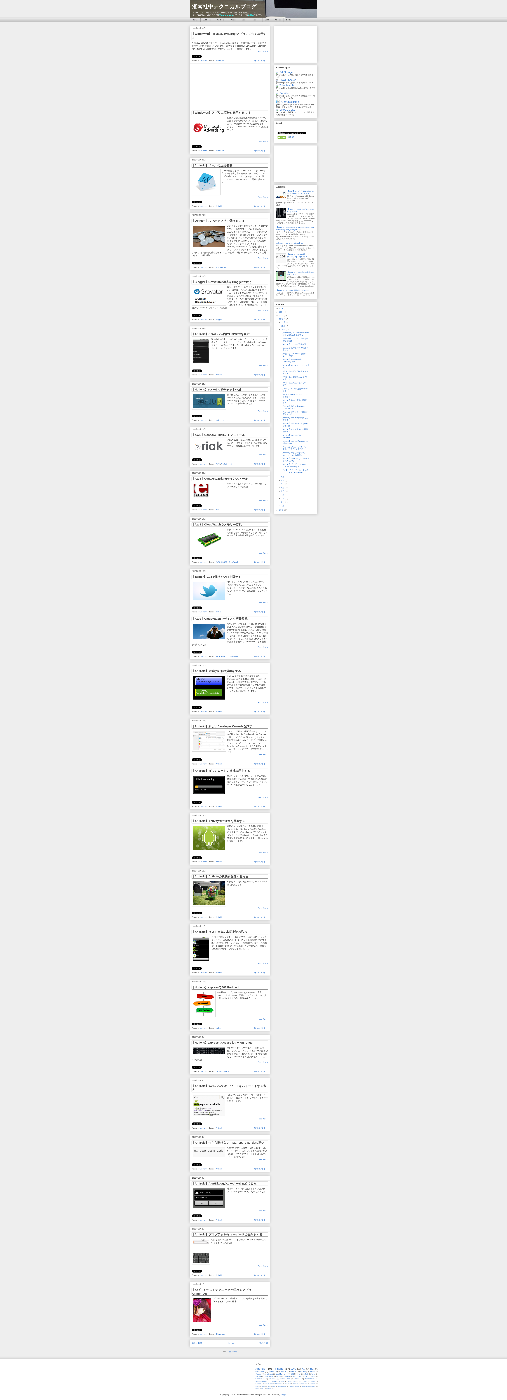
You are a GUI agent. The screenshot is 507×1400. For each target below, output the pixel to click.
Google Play (269, 1383)
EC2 (292, 1374)
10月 (283, 329)
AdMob (313, 1372)
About (278, 20)
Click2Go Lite (287, 109)
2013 (281, 315)
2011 (281, 510)
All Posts (207, 20)
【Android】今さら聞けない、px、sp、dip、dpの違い (228, 1142)
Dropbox (287, 1376)
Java (299, 1374)
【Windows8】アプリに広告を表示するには (221, 112)
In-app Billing (269, 1376)
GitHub (251, 15)
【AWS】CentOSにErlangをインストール (220, 478)
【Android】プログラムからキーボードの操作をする (227, 1234)
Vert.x (244, 20)
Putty (257, 1386)
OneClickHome (290, 101)
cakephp (273, 1379)
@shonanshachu (226, 15)
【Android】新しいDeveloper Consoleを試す (222, 726)
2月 (283, 502)
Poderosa (313, 1383)
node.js (219, 420)
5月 (283, 491)
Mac (312, 1369)
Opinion (223, 267)
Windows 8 (220, 61)
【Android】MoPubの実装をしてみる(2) (292, 290)
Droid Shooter (288, 80)
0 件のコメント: (260, 61)
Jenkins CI (273, 1372)
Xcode (278, 1376)
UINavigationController (309, 1386)
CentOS (224, 464)
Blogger (219, 320)
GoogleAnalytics (261, 1381)
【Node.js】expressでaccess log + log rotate (222, 1042)
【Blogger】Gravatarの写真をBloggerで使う (222, 282)
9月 (283, 477)
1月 (283, 506)
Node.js (256, 20)
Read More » (263, 52)
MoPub (306, 1374)
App (217, 267)
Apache (298, 1379)
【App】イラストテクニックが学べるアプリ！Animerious (294, 471)
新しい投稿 (197, 1343)
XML (262, 1388)
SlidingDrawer (282, 1386)
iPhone (233, 20)
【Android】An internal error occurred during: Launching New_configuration (295, 228)
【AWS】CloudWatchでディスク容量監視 (220, 618)
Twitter (218, 612)
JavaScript (268, 1374)
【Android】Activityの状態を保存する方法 (220, 876)
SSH (306, 1376)
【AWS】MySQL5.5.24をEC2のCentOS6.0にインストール (300, 192)
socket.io (226, 420)
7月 (283, 484)
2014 (281, 312)
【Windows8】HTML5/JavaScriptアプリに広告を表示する (295, 334)
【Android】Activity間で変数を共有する (218, 821)
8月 (283, 480)
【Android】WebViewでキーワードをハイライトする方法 (294, 448)
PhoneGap (304, 1383)
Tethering (292, 1381)
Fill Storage (286, 72)
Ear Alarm (285, 93)
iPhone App (220, 1334)
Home (195, 20)
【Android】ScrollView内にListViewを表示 (221, 334)
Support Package (294, 1386)
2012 (281, 319)
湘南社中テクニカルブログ (224, 6)
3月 (283, 498)
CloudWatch (233, 562)
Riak (230, 464)
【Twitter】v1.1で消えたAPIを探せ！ (216, 576)
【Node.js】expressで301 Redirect (215, 987)
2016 (281, 308)
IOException (279, 1383)
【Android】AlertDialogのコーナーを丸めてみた (224, 1183)
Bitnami (313, 1381)
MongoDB (288, 1383)
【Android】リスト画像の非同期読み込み (219, 932)
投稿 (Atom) (232, 1352)
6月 (283, 488)
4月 (283, 495)
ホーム (231, 1343)
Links (288, 20)
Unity (257, 1388)
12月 (283, 322)
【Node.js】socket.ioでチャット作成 (216, 389)
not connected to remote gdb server (291, 243)
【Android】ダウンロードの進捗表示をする (221, 770)
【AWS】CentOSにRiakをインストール (218, 435)
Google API (259, 1383)
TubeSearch (287, 85)
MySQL (282, 1381)
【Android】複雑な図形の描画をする (216, 671)
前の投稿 (263, 1343)
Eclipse (258, 1376)
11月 (283, 326)
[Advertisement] (230, 86)
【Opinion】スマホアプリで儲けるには (218, 220)
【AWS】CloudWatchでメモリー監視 (217, 524)
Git (300, 1376)
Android (220, 20)
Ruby (274, 1386)
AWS (267, 20)
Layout (273, 1381)
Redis (263, 1386)
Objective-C (260, 1372)
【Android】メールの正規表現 (212, 165)
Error (295, 1376)
